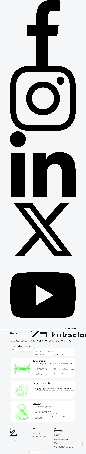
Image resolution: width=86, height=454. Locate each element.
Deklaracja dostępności (58, 430)
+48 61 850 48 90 (38, 433)
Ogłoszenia (56, 443)
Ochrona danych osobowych (58, 431)
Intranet (55, 442)
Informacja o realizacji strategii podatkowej (61, 439)
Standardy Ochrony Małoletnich (59, 446)
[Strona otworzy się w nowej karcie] (64, 328)
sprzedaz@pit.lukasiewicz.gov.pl (40, 437)
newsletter (71, 328)
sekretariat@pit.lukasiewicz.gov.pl (40, 436)
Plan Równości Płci (57, 435)
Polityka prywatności (57, 434)
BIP (54, 438)
